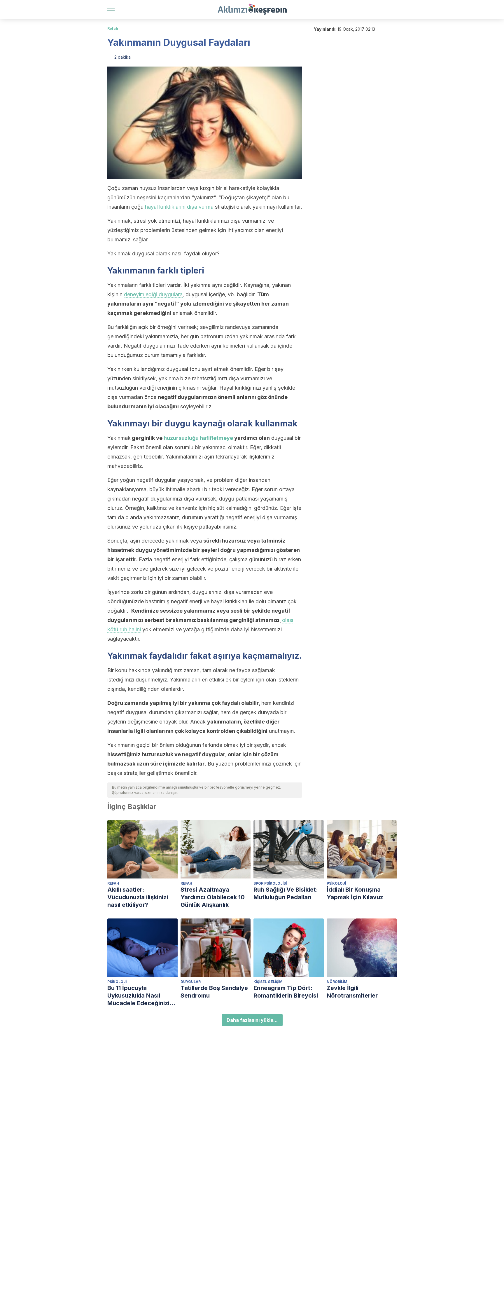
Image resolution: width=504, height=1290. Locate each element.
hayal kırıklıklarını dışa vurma (179, 207)
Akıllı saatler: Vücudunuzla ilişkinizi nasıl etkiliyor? (137, 897)
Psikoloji (336, 883)
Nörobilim (337, 981)
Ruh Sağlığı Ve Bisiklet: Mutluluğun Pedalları (285, 893)
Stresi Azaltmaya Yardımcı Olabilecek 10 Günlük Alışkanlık (213, 897)
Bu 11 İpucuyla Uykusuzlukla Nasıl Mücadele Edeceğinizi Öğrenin (138, 995)
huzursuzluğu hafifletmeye (198, 438)
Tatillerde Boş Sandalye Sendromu (214, 991)
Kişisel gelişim (268, 981)
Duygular (191, 981)
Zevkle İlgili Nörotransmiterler (352, 991)
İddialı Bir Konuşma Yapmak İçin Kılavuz (355, 893)
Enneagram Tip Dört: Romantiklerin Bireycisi (285, 991)
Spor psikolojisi (270, 883)
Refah (112, 28)
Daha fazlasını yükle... (252, 1020)
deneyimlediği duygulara (153, 294)
